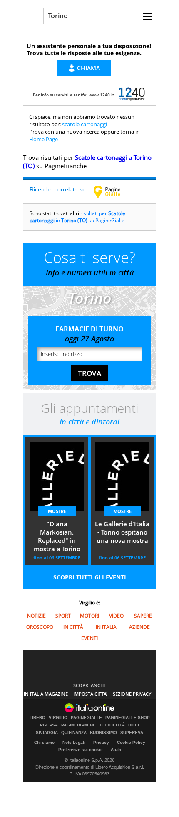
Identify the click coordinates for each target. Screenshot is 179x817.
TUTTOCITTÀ (112, 725)
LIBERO (37, 718)
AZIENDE (139, 627)
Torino (58, 15)
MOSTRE (57, 511)
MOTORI (89, 615)
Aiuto (116, 749)
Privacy (101, 742)
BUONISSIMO (103, 733)
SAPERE (143, 615)
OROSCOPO (39, 627)
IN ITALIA (106, 627)
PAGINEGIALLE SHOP (127, 718)
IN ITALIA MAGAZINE (46, 694)
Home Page (43, 139)
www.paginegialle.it (113, 191)
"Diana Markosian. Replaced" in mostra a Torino (57, 536)
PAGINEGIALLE (86, 718)
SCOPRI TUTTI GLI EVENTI (89, 577)
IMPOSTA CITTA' (90, 694)
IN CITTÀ (73, 627)
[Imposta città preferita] (33, 16)
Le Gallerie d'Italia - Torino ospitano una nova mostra (122, 532)
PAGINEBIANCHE (78, 725)
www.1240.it (101, 95)
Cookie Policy (131, 742)
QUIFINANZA (74, 733)
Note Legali (73, 742)
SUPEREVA (131, 733)
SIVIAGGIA (47, 733)
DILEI (133, 725)
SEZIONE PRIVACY (132, 694)
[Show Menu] (147, 16)
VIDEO (116, 615)
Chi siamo (44, 742)
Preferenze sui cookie (80, 749)
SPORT (63, 615)
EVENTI (89, 638)
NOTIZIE (36, 615)
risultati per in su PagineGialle (77, 217)
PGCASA (49, 725)
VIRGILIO (58, 718)
